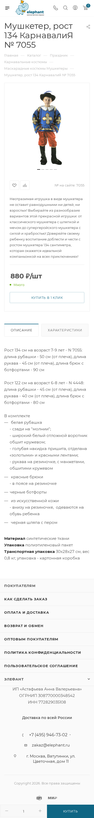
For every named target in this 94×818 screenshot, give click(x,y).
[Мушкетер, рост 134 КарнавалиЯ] (47, 127)
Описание (21, 330)
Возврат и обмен (24, 626)
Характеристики (65, 330)
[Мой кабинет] (75, 8)
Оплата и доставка (26, 612)
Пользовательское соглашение (41, 666)
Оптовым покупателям (31, 639)
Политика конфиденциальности (42, 652)
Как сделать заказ (26, 599)
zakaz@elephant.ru (51, 745)
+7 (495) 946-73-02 (48, 735)
